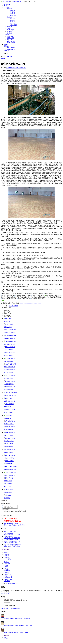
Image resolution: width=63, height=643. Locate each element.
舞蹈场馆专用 (8, 577)
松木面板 (7, 557)
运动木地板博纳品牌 (9, 536)
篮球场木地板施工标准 (10, 531)
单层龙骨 (7, 563)
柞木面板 (7, 556)
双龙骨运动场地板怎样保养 (11, 539)
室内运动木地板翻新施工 (10, 542)
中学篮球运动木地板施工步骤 (12, 538)
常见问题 (3, 58)
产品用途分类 (5, 549)
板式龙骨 (7, 568)
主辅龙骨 (7, 566)
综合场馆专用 (8, 579)
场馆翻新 (7, 581)
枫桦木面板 (7, 559)
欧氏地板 (9, 56)
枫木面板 (7, 554)
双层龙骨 (7, 565)
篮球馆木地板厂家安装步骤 (11, 520)
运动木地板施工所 (13, 306)
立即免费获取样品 (11, 68)
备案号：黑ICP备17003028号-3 (14, 608)
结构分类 (6, 562)
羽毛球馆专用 (8, 576)
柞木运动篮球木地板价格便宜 (12, 546)
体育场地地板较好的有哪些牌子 (12, 544)
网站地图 (3, 608)
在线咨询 (6, 593)
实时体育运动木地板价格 (10, 518)
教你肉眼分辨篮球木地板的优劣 (12, 523)
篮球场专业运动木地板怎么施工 (12, 541)
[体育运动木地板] (12, 1)
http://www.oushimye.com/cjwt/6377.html (30, 303)
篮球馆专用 (7, 574)
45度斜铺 (7, 570)
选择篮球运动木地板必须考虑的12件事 (14, 525)
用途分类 (6, 573)
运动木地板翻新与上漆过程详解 (12, 521)
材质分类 (6, 552)
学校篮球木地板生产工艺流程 (12, 534)
